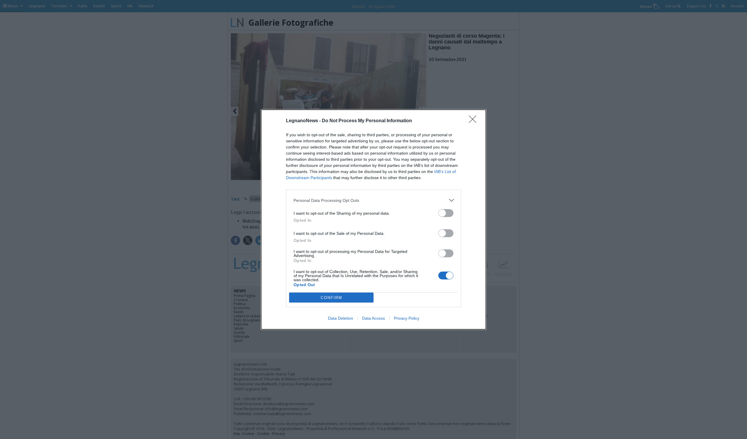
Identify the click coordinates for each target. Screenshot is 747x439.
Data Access (373, 318)
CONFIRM (331, 297)
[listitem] (373, 200)
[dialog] (373, 219)
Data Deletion (340, 318)
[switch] (445, 213)
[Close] (474, 121)
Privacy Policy (406, 318)
